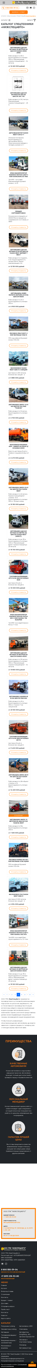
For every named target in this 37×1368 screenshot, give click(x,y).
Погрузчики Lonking (8, 1326)
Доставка (4, 1303)
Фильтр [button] (30, 20)
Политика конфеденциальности (12, 1358)
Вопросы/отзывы (7, 1291)
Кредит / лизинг (7, 1300)
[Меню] (3, 3)
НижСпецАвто (31, 16)
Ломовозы (22, 1345)
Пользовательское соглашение (12, 1361)
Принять (32, 1365)
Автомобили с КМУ (25, 1326)
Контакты (4, 1297)
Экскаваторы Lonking (8, 1329)
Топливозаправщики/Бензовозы (9, 1336)
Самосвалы (23, 1329)
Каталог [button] (4, 20)
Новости (4, 1315)
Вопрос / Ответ (18, 12)
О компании (5, 1294)
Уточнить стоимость (18, 70)
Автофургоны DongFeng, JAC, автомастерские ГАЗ (26, 1334)
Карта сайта (5, 1318)
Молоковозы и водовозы (6, 1347)
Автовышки (5, 1332)
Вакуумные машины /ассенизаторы (8, 1342)
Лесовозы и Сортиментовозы (25, 1341)
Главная (4, 1285)
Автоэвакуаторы (25, 1348)
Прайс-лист (5, 1309)
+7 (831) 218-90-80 (10, 1276)
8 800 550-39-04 (11, 8)
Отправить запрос (8, 1306)
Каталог (4, 1288)
